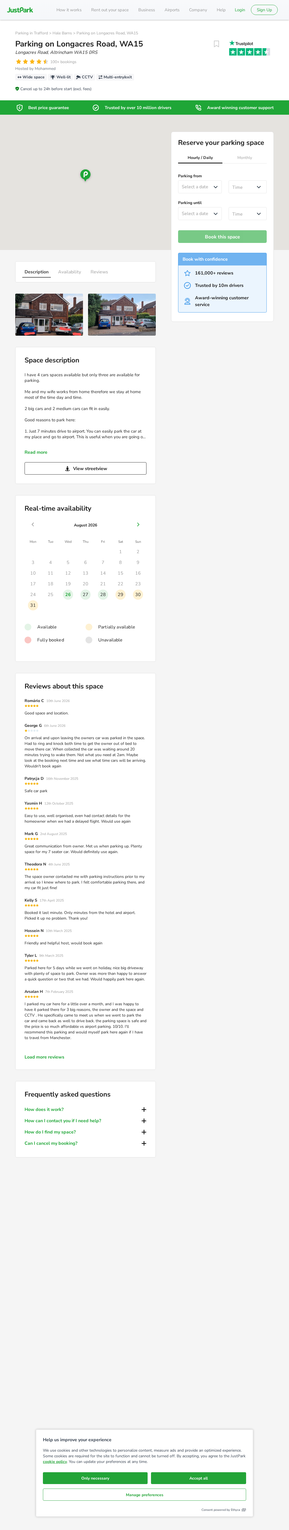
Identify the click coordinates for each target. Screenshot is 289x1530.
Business (146, 10)
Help (221, 10)
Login (240, 10)
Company (198, 10)
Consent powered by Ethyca (221, 1510)
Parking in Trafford (31, 33)
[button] (200, 158)
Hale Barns (62, 33)
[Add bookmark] (216, 44)
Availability (69, 272)
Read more (36, 452)
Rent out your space (110, 10)
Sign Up (264, 10)
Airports (172, 10)
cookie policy (55, 1461)
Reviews (99, 272)
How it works (69, 10)
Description (37, 272)
